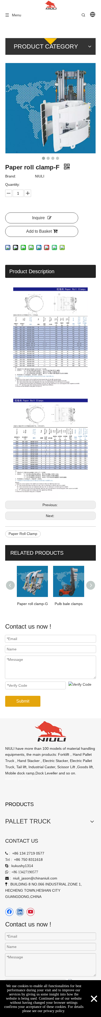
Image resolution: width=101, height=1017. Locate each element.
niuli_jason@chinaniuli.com (35, 878)
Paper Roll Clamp (23, 534)
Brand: (10, 176)
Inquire (38, 218)
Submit (22, 701)
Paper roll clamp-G (32, 604)
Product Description (31, 271)
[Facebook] (9, 912)
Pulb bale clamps (69, 604)
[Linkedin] (20, 912)
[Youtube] (30, 912)
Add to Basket (39, 231)
